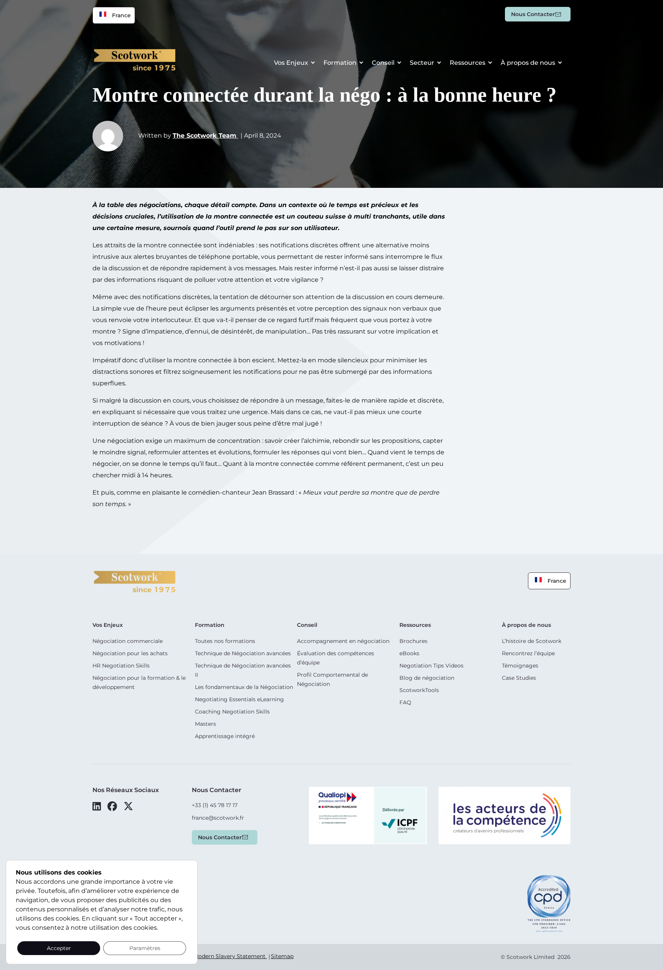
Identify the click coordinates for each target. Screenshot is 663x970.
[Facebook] (112, 806)
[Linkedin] (96, 806)
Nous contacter (533, 14)
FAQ (405, 702)
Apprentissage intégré (225, 736)
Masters (205, 723)
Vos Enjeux (291, 62)
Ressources (467, 62)
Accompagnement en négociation (343, 641)
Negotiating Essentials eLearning (239, 699)
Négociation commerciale (127, 641)
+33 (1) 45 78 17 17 (214, 805)
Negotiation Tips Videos (431, 665)
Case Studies (519, 677)
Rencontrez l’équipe (528, 653)
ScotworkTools (419, 690)
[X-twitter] (128, 806)
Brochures (413, 641)
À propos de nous (528, 62)
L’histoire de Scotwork (531, 641)
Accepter (59, 948)
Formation (339, 62)
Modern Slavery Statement (230, 956)
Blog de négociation (426, 677)
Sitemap (282, 956)
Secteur (422, 62)
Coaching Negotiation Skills (232, 711)
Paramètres (144, 948)
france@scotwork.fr (218, 817)
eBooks (409, 653)
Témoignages (520, 665)
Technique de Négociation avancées (243, 653)
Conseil (383, 62)
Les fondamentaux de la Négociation (244, 687)
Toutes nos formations (225, 641)
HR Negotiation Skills (121, 665)
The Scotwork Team (205, 135)
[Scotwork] (134, 581)
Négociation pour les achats (130, 653)
